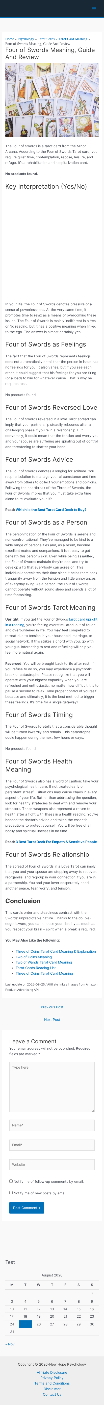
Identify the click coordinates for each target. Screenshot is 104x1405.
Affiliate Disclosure (52, 1372)
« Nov (10, 1344)
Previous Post (52, 1007)
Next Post (52, 1020)
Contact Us (52, 1394)
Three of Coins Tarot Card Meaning (45, 973)
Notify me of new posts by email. (40, 1193)
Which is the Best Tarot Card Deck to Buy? (51, 510)
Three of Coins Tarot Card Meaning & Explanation (56, 951)
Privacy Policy (52, 1378)
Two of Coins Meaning (34, 957)
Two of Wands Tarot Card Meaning (45, 962)
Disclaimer (52, 1389)
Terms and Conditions (52, 1383)
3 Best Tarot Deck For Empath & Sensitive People (56, 842)
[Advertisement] (52, 247)
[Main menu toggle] (94, 9)
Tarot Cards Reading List (37, 968)
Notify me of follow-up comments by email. (49, 1181)
